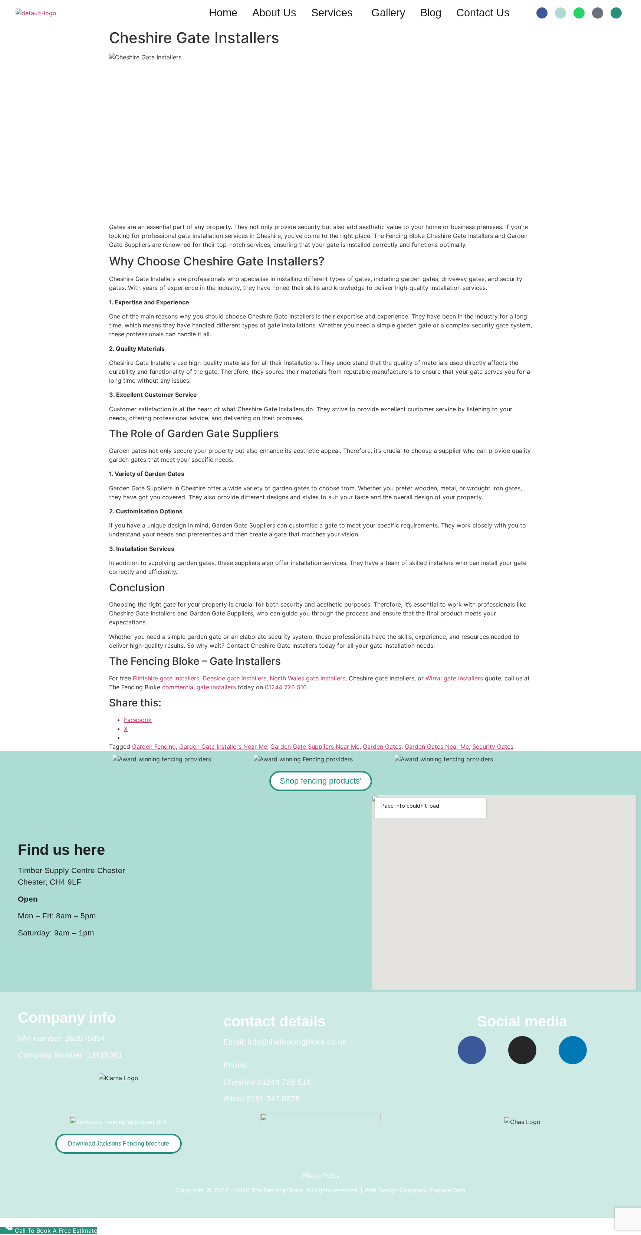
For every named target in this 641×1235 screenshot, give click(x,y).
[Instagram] (522, 1050)
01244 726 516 (285, 687)
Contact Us (483, 13)
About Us (274, 13)
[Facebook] (542, 13)
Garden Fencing (154, 746)
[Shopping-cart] (616, 13)
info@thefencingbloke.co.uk (297, 1042)
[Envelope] (560, 13)
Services (332, 13)
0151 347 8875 (273, 1098)
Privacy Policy (320, 1176)
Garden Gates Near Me (437, 746)
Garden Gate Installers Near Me (223, 746)
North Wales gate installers (307, 678)
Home (223, 13)
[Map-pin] (597, 13)
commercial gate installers (199, 687)
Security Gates (492, 746)
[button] (334, 13)
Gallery (388, 13)
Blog (430, 13)
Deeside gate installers (234, 678)
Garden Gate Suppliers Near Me (314, 746)
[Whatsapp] (579, 13)
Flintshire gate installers (166, 678)
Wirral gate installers (454, 678)
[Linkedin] (573, 1050)
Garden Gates (382, 746)
